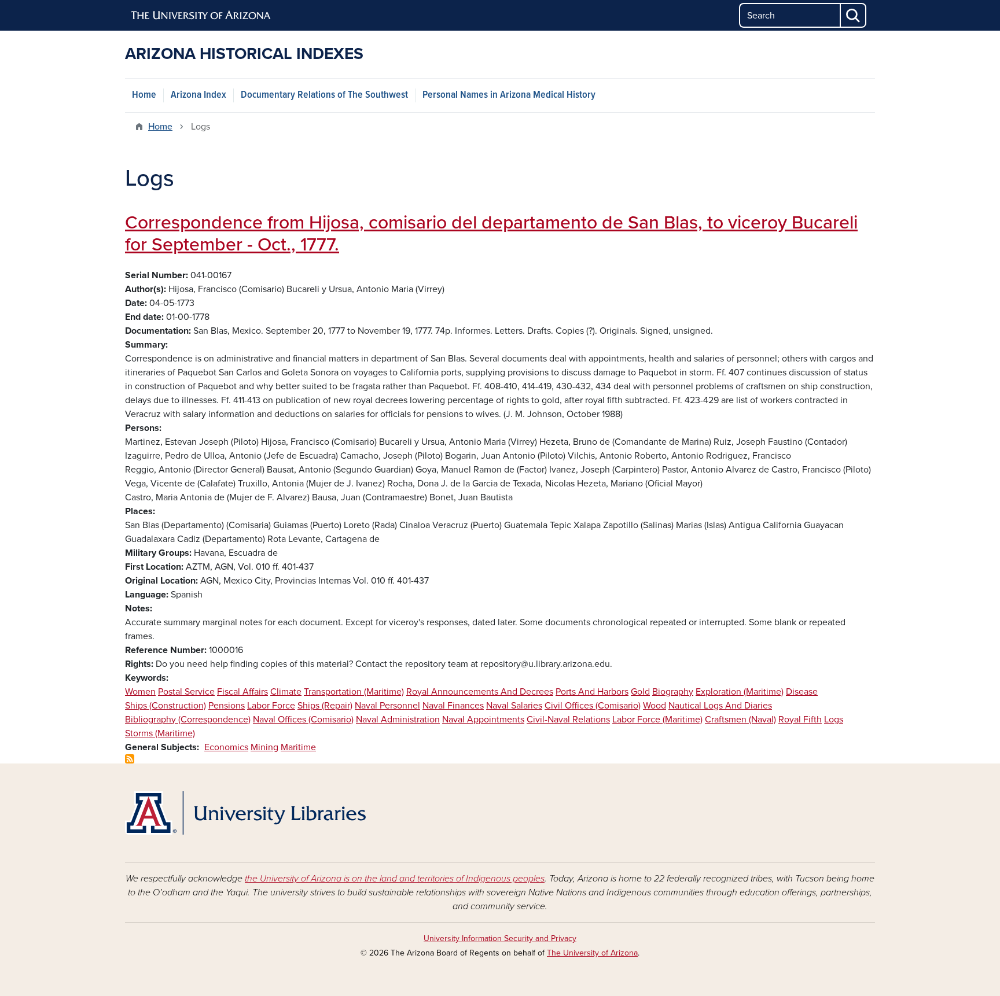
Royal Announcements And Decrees (479, 692)
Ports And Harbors (592, 692)
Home (144, 95)
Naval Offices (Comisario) (303, 719)
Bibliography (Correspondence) (188, 719)
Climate (286, 692)
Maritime (298, 747)
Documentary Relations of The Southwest (324, 95)
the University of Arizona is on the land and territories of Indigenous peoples (395, 878)
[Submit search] (853, 15)
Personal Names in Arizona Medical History (508, 95)
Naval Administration (398, 719)
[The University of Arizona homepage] (201, 15)
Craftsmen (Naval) (740, 719)
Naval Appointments (483, 719)
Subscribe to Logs (129, 758)
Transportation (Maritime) (354, 692)
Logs (833, 719)
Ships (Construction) (165, 705)
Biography (672, 692)
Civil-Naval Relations (568, 719)
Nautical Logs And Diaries (720, 705)
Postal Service (186, 692)
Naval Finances (453, 705)
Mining (264, 747)
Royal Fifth (800, 719)
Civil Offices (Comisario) (593, 705)
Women (140, 692)
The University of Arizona (592, 953)
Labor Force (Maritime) (657, 719)
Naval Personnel (387, 705)
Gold (640, 692)
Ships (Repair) (324, 705)
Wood (654, 705)
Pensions (226, 705)
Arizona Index (198, 95)
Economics (226, 747)
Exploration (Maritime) (740, 692)
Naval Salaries (514, 705)
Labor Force (271, 705)
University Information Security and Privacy (500, 938)
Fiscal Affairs (242, 692)
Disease (802, 692)
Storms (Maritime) (160, 733)
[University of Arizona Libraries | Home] (245, 813)
